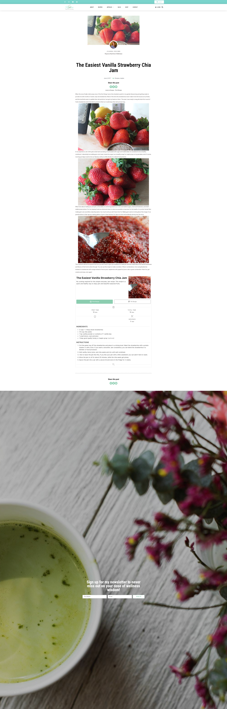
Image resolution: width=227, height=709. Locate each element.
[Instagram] (69, 2)
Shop (126, 7)
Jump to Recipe (109, 90)
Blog (119, 7)
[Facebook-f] (65, 2)
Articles (109, 7)
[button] (162, 7)
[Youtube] (73, 2)
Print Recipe (118, 90)
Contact (135, 7)
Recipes (100, 7)
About (92, 7)
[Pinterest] (77, 2)
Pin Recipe (133, 301)
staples (122, 78)
